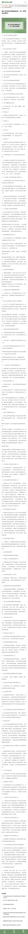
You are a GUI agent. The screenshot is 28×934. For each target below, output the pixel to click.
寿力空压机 (7, 2)
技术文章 (11, 6)
